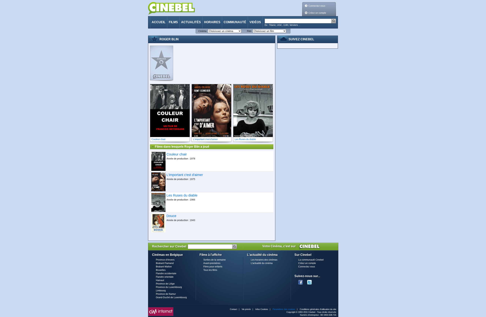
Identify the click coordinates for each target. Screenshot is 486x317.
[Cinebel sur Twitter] (311, 281)
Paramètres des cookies (284, 309)
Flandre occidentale (166, 273)
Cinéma (202, 31)
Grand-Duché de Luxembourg (171, 297)
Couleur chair (176, 154)
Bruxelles (161, 270)
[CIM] (160, 308)
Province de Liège (165, 283)
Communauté (235, 22)
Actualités (191, 22)
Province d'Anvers (165, 259)
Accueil (159, 22)
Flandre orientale (165, 277)
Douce (171, 216)
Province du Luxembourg (169, 287)
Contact (233, 309)
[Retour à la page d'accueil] (171, 8)
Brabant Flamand (165, 263)
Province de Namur (166, 294)
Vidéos (255, 22)
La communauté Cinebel (311, 259)
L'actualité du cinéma (262, 263)
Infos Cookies (261, 309)
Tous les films (210, 270)
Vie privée (246, 309)
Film (249, 31)
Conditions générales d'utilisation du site (318, 309)
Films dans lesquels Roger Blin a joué (182, 146)
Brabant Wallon (164, 266)
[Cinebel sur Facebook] (300, 281)
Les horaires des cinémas (264, 259)
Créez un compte (317, 13)
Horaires (212, 22)
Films (173, 22)
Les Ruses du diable (181, 195)
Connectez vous (316, 6)
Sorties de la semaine (214, 259)
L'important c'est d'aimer (184, 175)
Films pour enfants (212, 266)
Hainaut (160, 280)
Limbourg (161, 290)
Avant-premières (211, 263)
